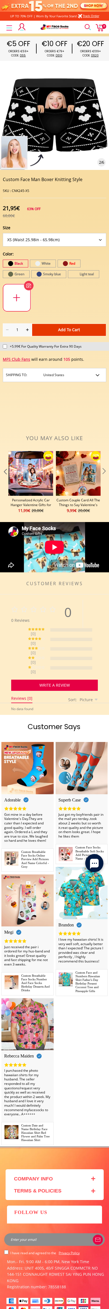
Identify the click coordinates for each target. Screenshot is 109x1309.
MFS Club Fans (16, 359)
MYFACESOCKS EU (49, 1301)
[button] (5, 482)
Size (6, 227)
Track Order (91, 16)
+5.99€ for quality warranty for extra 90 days (46, 346)
